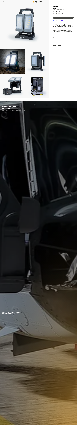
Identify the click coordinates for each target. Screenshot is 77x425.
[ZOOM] (47, 47)
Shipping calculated (58, 9)
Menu (3, 1)
